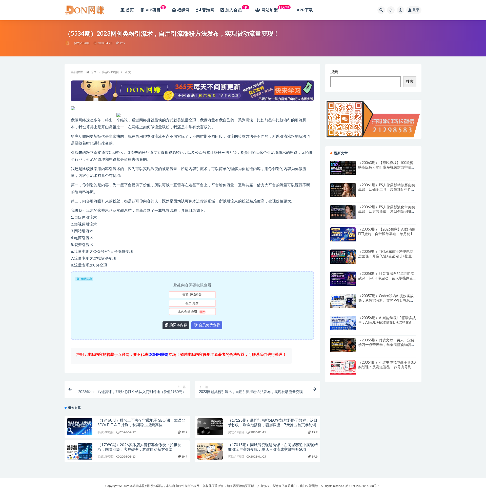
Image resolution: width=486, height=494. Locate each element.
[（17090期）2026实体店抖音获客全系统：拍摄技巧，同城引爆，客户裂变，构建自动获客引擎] (79, 451)
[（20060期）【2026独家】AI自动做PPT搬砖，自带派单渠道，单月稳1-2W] (343, 234)
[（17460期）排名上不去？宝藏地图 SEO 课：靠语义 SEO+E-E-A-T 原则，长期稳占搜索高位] (79, 426)
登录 (415, 10)
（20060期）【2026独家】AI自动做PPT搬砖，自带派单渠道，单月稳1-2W (386, 234)
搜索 (334, 72)
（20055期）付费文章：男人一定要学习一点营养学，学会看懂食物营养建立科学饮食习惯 (386, 345)
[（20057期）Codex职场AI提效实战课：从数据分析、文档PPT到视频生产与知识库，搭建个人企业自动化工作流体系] (343, 301)
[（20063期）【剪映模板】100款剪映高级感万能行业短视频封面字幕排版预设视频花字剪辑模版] (343, 168)
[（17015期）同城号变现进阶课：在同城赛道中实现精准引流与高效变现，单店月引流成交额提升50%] (210, 451)
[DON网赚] (67, 43)
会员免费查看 (209, 325)
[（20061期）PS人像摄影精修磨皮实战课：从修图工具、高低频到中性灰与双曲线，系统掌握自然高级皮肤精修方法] (343, 190)
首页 (93, 72)
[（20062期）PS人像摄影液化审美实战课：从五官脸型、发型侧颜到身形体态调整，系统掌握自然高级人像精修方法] (343, 212)
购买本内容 (177, 325)
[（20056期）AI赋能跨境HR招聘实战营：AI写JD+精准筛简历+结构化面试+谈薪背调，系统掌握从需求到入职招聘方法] (343, 323)
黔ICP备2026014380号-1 (363, 485)
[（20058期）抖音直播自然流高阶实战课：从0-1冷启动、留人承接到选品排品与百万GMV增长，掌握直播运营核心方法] (343, 279)
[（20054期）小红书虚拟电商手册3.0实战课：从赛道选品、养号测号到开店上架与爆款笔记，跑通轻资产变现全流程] (343, 367)
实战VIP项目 (82, 43)
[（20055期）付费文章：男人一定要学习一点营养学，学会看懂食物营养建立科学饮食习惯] (343, 345)
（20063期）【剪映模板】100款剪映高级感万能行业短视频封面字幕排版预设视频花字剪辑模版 (386, 167)
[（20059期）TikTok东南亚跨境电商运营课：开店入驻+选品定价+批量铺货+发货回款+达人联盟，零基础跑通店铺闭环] (343, 257)
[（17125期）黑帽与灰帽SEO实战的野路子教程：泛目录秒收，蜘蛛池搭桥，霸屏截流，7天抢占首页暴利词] (210, 426)
